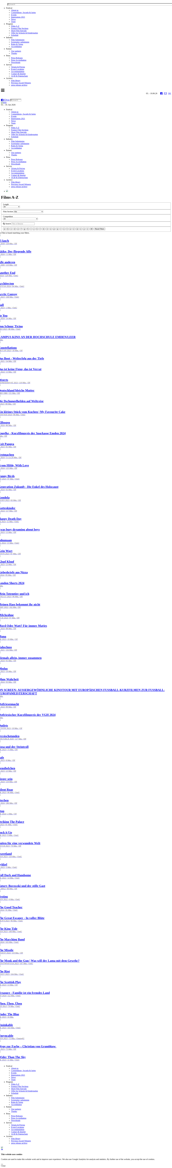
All (91, 229)
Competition (8, 216)
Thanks (14, 53)
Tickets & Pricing (18, 67)
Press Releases (17, 58)
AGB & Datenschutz (19, 76)
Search (8, 224)
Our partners (16, 51)
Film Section (8, 211)
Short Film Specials (19, 31)
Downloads (15, 62)
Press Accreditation (18, 60)
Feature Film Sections (19, 28)
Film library (15, 80)
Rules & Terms (17, 44)
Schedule (14, 35)
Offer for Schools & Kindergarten (24, 33)
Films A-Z (15, 26)
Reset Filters (99, 229)
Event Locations (17, 69)
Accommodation (17, 71)
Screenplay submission (20, 42)
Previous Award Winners (21, 83)
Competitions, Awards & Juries (23, 12)
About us (14, 10)
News (13, 19)
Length (6, 204)
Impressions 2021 (18, 17)
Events (13, 15)
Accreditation (16, 46)
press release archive (19, 85)
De (169, 93)
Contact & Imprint (18, 74)
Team (13, 22)
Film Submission (17, 40)
